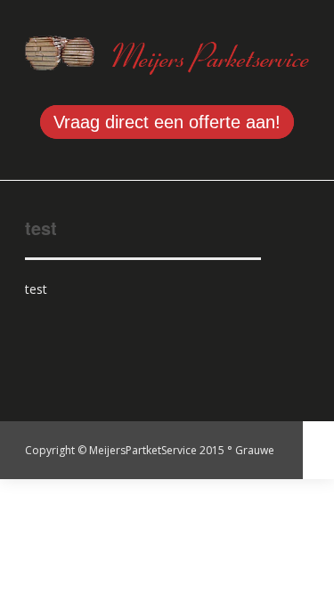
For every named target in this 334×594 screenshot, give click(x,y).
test (41, 227)
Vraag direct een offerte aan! (167, 122)
